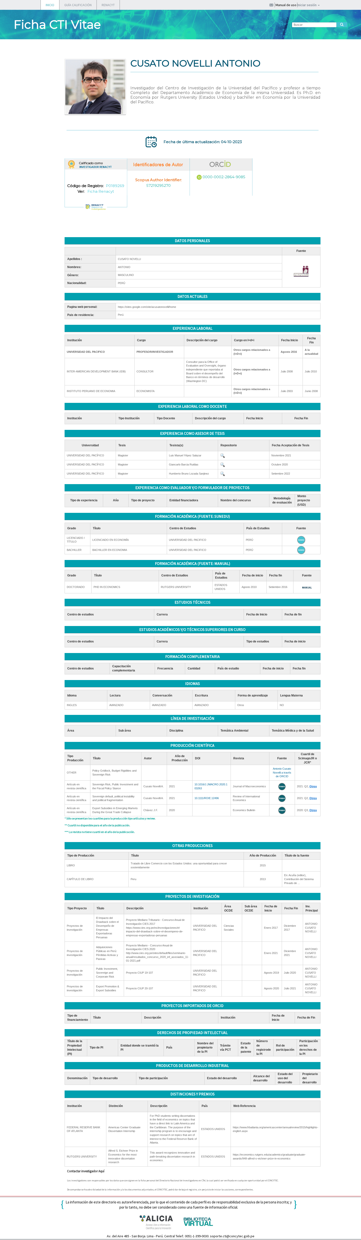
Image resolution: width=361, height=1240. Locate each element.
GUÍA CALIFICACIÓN (78, 5)
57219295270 (158, 185)
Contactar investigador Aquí (85, 1171)
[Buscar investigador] (341, 24)
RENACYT (108, 5)
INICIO (50, 5)
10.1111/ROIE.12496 (206, 798)
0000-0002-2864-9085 (224, 177)
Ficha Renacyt (100, 191)
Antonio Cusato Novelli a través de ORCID (282, 772)
